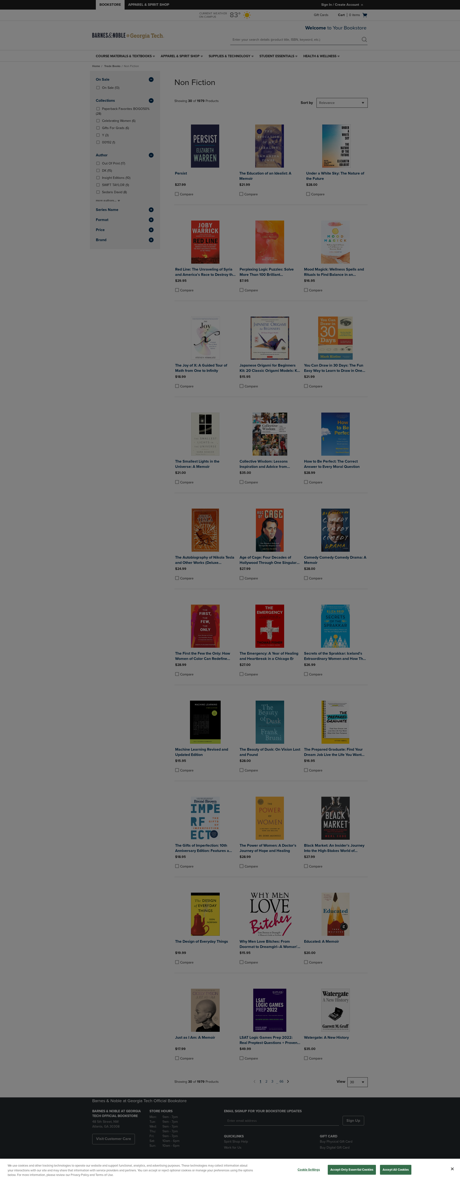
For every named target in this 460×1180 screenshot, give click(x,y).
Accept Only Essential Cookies (351, 1169)
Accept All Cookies (396, 1169)
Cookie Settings (309, 1169)
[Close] (452, 1168)
